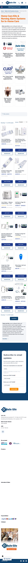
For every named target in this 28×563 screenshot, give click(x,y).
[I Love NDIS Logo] (2, 7)
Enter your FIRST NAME (9, 375)
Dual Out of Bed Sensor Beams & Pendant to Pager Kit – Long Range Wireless (6, 235)
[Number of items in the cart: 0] (25, 2)
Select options (7, 181)
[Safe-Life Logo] (11, 3)
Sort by (16, 122)
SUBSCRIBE (14, 389)
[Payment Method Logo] (9, 519)
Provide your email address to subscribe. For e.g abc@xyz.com (12, 372)
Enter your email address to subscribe (13, 365)
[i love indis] (10, 443)
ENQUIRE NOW (7, 153)
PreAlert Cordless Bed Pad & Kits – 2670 (6, 171)
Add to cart (7, 150)
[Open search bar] (26, 7)
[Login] (22, 3)
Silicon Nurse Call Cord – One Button (20, 266)
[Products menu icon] (19, 3)
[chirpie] (17, 443)
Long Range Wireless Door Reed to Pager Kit (6, 297)
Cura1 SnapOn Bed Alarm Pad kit (19, 171)
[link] (14, 7)
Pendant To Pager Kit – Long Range (20, 234)
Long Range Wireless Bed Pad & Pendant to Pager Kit (20, 298)
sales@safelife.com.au (10, 432)
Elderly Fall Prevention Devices (11, 11)
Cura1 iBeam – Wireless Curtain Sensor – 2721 (7, 203)
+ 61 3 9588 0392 (9, 437)
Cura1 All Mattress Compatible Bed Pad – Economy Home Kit (6, 141)
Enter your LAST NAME (9, 382)
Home (2, 11)
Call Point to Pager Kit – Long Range (20, 203)
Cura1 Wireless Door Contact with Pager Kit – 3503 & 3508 (20, 141)
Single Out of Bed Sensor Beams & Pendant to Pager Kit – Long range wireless (6, 267)
